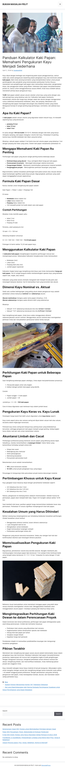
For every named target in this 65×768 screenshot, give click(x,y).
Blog (6, 682)
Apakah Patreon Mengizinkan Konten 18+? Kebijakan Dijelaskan (26, 684)
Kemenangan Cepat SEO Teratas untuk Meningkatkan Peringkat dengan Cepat (29, 729)
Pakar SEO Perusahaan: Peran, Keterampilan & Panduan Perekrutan (26, 732)
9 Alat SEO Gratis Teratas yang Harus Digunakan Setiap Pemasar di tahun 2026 (30, 735)
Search (5, 711)
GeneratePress (46, 765)
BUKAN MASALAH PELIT (15, 4)
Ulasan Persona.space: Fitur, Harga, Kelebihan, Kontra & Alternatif (25, 743)
